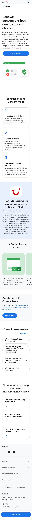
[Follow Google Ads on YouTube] (9, 452)
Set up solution (10, 315)
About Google (7, 498)
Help (6, 504)
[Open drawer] (2, 2)
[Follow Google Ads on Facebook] (14, 452)
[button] (16, 340)
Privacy (4, 500)
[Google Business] (7, 2)
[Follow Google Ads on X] (4, 452)
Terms (11, 500)
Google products (19, 498)
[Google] (5, 494)
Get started (16, 514)
